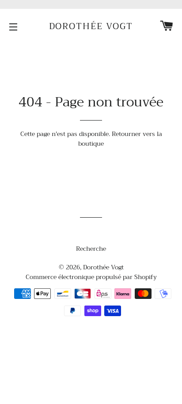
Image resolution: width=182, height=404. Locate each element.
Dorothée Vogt (91, 26)
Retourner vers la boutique (120, 138)
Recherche (91, 248)
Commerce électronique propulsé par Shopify (91, 277)
